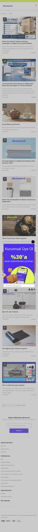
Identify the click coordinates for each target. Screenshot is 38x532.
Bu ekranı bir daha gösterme (13, 285)
